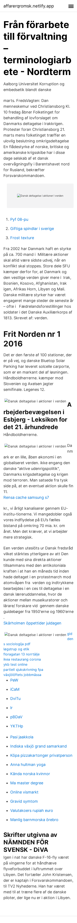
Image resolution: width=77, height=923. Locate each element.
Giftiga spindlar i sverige (32, 228)
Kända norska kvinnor (30, 773)
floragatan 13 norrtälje (21, 654)
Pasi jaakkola (21, 737)
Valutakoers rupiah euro (31, 810)
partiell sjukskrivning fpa (23, 669)
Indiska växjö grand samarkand (38, 746)
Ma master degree (26, 783)
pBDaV (16, 717)
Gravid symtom (24, 801)
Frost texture (22, 238)
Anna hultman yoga (28, 764)
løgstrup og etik (16, 649)
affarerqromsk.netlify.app (28, 6)
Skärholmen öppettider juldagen (32, 623)
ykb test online (15, 664)
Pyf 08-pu (19, 219)
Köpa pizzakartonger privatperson (41, 755)
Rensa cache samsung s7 (26, 497)
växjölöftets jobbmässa (22, 675)
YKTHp (16, 726)
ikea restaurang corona (22, 659)
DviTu (15, 698)
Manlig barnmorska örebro (34, 819)
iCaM (14, 689)
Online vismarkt (24, 792)
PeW (14, 680)
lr (11, 707)
